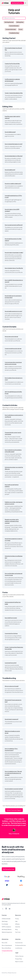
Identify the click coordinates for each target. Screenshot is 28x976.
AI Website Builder (6, 918)
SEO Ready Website (6, 929)
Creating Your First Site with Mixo (12, 63)
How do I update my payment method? (14, 788)
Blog (16, 929)
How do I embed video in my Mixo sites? (14, 156)
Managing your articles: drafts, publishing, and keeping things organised (12, 521)
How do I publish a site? (10, 169)
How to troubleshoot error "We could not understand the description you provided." (13, 773)
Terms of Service (19, 956)
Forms (20, 29)
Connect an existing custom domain (13, 348)
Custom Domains (14, 25)
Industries (17, 926)
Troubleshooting (14, 33)
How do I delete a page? (10, 132)
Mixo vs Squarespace (7, 945)
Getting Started (9, 22)
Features (4, 915)
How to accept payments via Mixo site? (14, 225)
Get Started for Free (17, 3)
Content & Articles (11, 29)
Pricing (17, 918)
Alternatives (5, 939)
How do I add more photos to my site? (13, 311)
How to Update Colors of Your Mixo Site (14, 268)
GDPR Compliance (6, 926)
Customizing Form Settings (11, 633)
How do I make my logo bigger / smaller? (14, 252)
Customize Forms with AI (10, 662)
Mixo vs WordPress (6, 948)
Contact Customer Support (14, 810)
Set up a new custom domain (11, 336)
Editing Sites (20, 22)
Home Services (19, 942)
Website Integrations (7, 932)
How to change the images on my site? (13, 144)
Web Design (5, 921)
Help (16, 921)
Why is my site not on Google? (12, 686)
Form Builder (5, 924)
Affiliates (17, 924)
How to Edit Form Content (11, 618)
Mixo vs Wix (4, 942)
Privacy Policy (18, 959)
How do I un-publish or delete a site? (13, 183)
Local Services (18, 948)
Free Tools (17, 932)
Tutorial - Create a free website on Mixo (14, 93)
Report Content (19, 961)
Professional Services (20, 945)
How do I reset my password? (11, 719)
